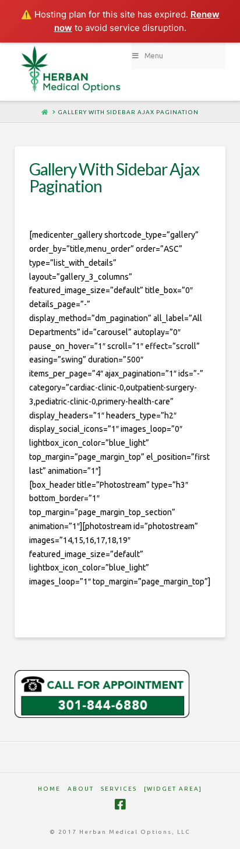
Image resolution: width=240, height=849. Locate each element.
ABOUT (81, 788)
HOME (49, 788)
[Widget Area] (173, 788)
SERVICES (119, 788)
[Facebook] (120, 804)
